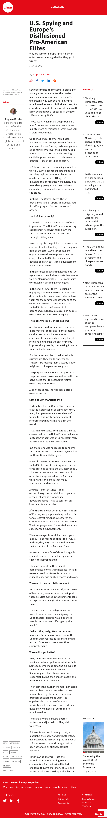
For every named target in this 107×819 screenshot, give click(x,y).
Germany (6, 761)
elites (5, 752)
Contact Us (87, 794)
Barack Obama (14, 743)
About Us (62, 794)
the (57, 7)
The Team (86, 806)
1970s (5, 743)
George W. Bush (16, 757)
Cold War (6, 748)
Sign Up (98, 814)
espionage (13, 752)
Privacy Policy (64, 799)
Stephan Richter (41, 74)
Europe (5, 757)
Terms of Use (64, 803)
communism (16, 748)
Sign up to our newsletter (88, 800)
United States (8, 770)
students (6, 766)
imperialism (16, 761)
